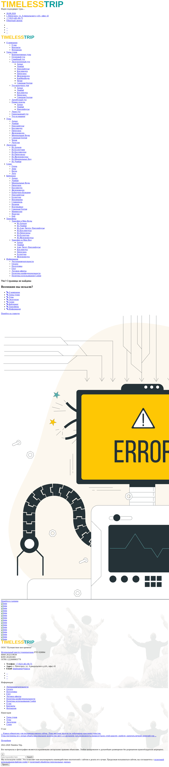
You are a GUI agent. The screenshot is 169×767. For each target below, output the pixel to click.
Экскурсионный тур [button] (21, 62)
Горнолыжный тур (20, 114)
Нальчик (15, 204)
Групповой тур (18, 57)
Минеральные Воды (21, 135)
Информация (14, 309)
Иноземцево (17, 199)
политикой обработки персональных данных (50, 762)
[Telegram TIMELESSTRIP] (7, 675)
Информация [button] (12, 259)
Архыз (20, 64)
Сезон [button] (9, 164)
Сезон (11, 302)
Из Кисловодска (19, 152)
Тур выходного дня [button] (20, 85)
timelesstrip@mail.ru (21, 669)
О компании (14, 292)
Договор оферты (19, 271)
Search (29, 757)
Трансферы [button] (11, 218)
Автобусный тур (19, 100)
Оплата (15, 264)
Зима (14, 169)
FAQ (14, 268)
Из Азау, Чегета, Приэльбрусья (30, 228)
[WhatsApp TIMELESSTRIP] (7, 673)
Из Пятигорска (18, 154)
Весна (14, 171)
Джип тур (16, 111)
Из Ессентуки (23, 235)
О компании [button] (11, 42)
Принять (5, 765)
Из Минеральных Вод (21, 159)
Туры (11, 297)
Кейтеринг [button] (11, 176)
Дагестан (16, 142)
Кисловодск (22, 71)
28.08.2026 (11, 13)
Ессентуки (16, 197)
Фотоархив (17, 50)
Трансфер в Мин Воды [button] (22, 221)
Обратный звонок (14, 20)
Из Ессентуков (18, 150)
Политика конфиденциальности (26, 273)
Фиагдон (16, 214)
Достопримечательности (23, 261)
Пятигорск (22, 73)
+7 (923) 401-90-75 (14, 18)
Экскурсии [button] (11, 145)
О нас (14, 45)
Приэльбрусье (23, 69)
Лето (14, 173)
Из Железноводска (20, 157)
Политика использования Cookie (26, 276)
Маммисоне (17, 211)
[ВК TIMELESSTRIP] (7, 678)
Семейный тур (18, 59)
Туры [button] (8, 119)
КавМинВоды (23, 78)
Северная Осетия (24, 83)
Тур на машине (18, 116)
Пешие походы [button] (18, 102)
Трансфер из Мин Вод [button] (22, 240)
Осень (14, 166)
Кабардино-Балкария (21, 192)
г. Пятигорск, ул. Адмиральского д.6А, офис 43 (27, 16)
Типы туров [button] (11, 52)
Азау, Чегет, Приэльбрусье (29, 247)
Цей (13, 216)
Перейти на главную (10, 313)
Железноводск (23, 76)
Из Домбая (16, 161)
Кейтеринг (13, 304)
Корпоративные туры (21, 54)
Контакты (16, 47)
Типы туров (14, 295)
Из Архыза (16, 147)
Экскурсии (13, 299)
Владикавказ (17, 207)
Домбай (20, 66)
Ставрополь (17, 202)
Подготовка (17, 266)
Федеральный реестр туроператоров (17, 652)
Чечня (19, 81)
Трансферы (13, 306)
